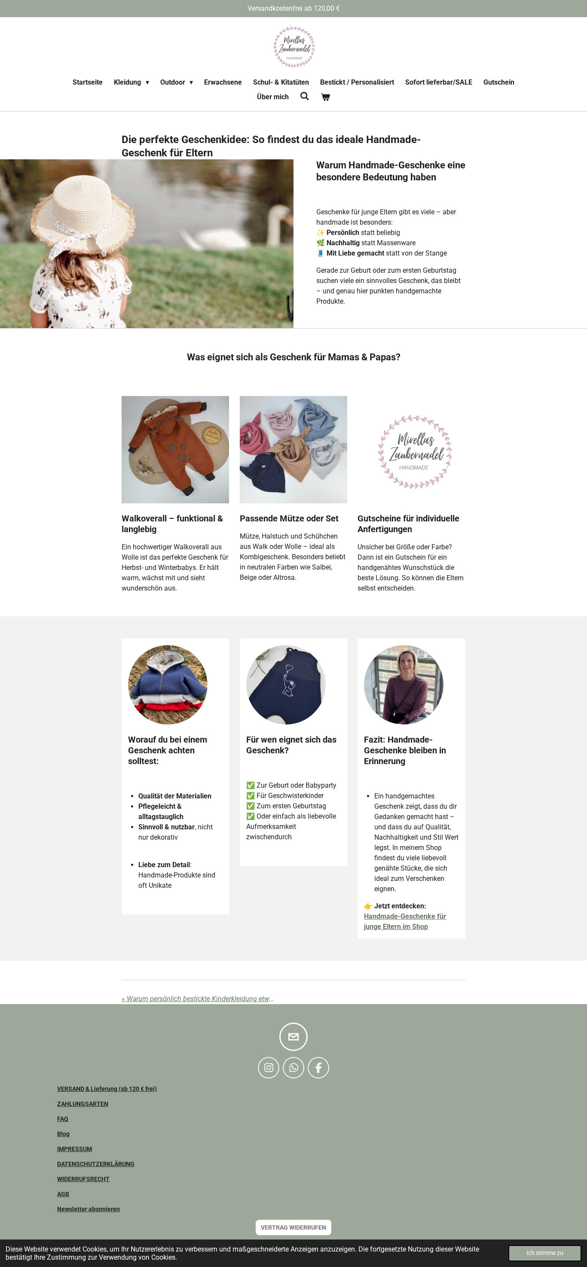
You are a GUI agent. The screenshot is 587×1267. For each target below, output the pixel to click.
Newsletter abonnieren (88, 1209)
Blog (63, 1133)
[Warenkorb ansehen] (325, 97)
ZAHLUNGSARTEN (82, 1103)
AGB (63, 1194)
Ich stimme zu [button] (544, 1253)
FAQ (62, 1118)
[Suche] (304, 96)
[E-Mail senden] (293, 1037)
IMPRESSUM (74, 1148)
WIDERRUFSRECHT (83, 1179)
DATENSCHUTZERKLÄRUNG (96, 1163)
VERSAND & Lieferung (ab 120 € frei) (107, 1088)
